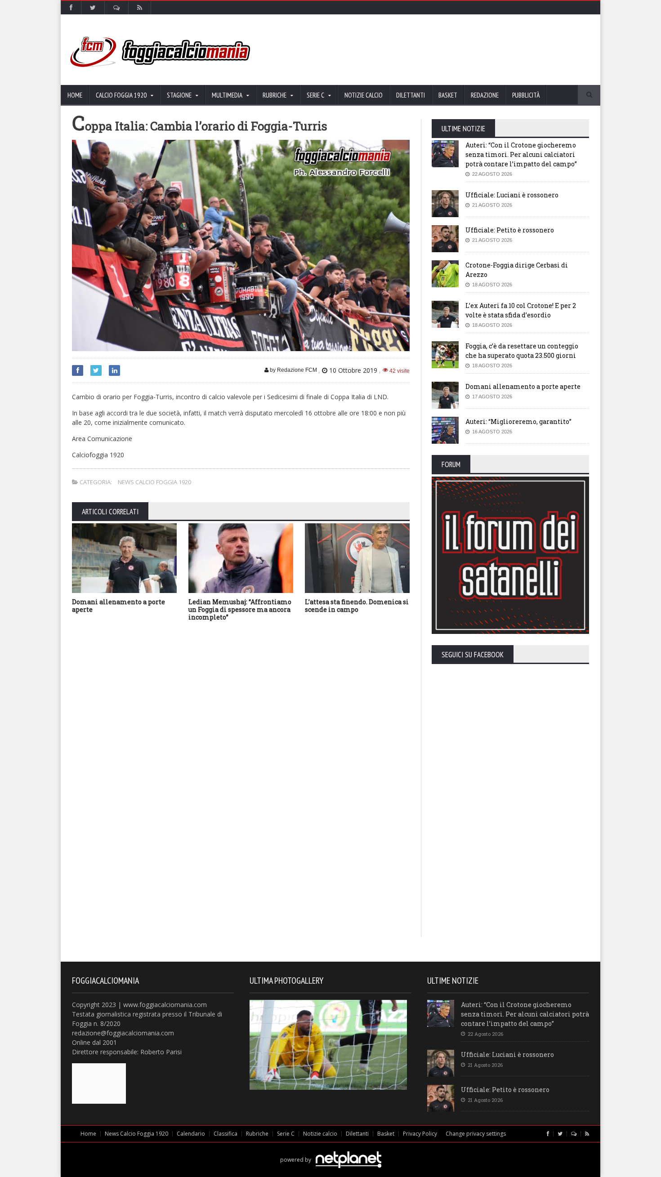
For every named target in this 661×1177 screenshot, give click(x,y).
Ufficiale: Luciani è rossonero (511, 195)
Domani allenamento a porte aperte (118, 605)
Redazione (485, 95)
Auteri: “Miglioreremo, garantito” (518, 421)
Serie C (286, 1133)
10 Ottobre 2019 (353, 370)
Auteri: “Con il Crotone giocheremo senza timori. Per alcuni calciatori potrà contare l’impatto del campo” (521, 154)
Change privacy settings (476, 1133)
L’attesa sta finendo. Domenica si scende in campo (357, 605)
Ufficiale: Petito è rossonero (509, 230)
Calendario (191, 1133)
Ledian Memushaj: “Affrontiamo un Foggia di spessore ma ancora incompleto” (239, 609)
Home (74, 95)
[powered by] (330, 1149)
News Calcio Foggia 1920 (154, 482)
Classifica (225, 1133)
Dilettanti (410, 95)
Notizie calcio (363, 95)
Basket (447, 95)
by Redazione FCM (292, 370)
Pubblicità (526, 95)
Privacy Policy (420, 1133)
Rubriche (257, 1133)
